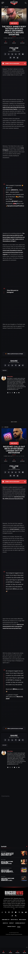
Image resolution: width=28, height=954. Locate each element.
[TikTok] (12, 916)
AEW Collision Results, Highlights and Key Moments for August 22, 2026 (7, 871)
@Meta (15, 689)
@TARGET (15, 201)
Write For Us (14, 919)
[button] (25, 3)
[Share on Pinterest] (15, 365)
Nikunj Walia (10, 376)
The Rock (5, 370)
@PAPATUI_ (14, 190)
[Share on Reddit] (19, 365)
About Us (5, 923)
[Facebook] (5, 54)
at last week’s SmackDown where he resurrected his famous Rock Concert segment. (13, 252)
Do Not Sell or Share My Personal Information (14, 934)
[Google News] (12, 54)
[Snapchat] (14, 57)
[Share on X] (8, 365)
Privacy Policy (12, 926)
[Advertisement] (12, 171)
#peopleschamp (12, 206)
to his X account (14, 529)
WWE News (14, 23)
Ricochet (5, 745)
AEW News (3, 876)
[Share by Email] (22, 365)
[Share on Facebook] (5, 365)
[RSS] (16, 916)
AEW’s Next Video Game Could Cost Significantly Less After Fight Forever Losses (7, 879)
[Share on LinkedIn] (12, 365)
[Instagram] (10, 57)
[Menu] (3, 3)
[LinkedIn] (15, 54)
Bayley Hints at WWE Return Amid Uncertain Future (7, 862)
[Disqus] (14, 816)
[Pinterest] (19, 54)
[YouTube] (22, 54)
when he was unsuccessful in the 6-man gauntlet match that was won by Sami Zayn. (13, 626)
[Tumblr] (19, 912)
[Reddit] (17, 57)
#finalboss (20, 206)
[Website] (8, 392)
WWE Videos (3, 851)
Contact (11, 923)
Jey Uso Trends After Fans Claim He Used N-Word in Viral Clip (7, 854)
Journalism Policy (20, 923)
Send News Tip (5, 919)
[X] (8, 54)
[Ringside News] (14, 3)
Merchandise (22, 919)
